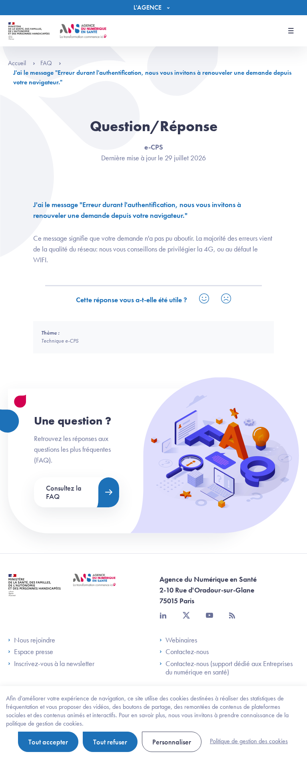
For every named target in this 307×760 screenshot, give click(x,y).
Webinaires (181, 640)
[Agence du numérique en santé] (94, 586)
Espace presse (33, 651)
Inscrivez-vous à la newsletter (54, 663)
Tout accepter (48, 741)
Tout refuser (110, 741)
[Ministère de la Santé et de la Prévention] (34, 591)
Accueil (18, 63)
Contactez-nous (187, 651)
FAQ (47, 63)
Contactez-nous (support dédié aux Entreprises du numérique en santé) (229, 667)
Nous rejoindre (34, 640)
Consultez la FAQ (64, 492)
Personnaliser (171, 741)
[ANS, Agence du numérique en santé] (83, 31)
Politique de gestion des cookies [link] (249, 741)
